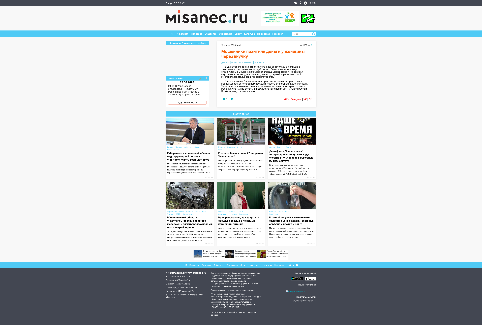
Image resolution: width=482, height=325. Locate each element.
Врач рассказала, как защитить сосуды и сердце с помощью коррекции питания (238, 221)
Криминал (182, 33)
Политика (196, 33)
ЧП (172, 33)
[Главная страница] (206, 15)
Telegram (296, 99)
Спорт (238, 33)
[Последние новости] (200, 78)
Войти (313, 3)
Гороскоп (277, 33)
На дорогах (263, 33)
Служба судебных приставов (304, 301)
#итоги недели (188, 214)
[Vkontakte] (295, 3)
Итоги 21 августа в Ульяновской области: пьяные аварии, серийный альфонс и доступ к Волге (291, 221)
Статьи (197, 147)
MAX (286, 99)
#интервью (233, 214)
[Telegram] (305, 3)
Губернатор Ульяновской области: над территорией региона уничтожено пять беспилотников (189, 156)
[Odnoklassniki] (300, 3)
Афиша (272, 147)
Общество (211, 33)
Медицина (222, 211)
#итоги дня (273, 214)
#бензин (221, 150)
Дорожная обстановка (175, 211)
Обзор (197, 211)
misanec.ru (170, 297)
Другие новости (187, 102)
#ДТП (178, 214)
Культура (249, 33)
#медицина (243, 214)
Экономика (225, 33)
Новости (178, 147)
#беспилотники (173, 150)
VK (305, 99)
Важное (170, 147)
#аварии (170, 214)
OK (310, 99)
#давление (222, 214)
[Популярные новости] (205, 78)
